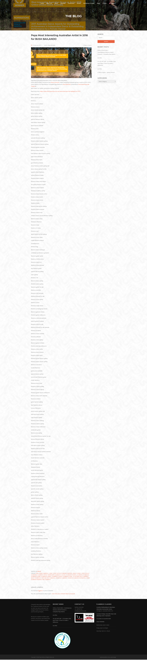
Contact (105, 3)
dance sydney (77, 573)
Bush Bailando (67, 84)
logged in (40, 590)
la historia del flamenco (80, 576)
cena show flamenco (42, 573)
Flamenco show (36, 576)
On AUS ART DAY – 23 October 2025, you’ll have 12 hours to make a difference (107, 63)
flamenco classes (60, 575)
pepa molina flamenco (48, 578)
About (56, 3)
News (98, 3)
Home (42, 3)
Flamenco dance (71, 575)
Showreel (62, 3)
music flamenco (36, 578)
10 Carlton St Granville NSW (103, 618)
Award (89, 45)
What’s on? (49, 3)
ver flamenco (46, 579)
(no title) (100, 58)
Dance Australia (55, 82)
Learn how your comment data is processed (63, 593)
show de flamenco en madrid (77, 578)
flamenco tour (67, 576)
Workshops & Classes (88, 3)
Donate (79, 3)
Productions (71, 3)
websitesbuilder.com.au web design (108, 657)
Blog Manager (51, 45)
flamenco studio (57, 576)
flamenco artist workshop (46, 575)
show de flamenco (61, 578)
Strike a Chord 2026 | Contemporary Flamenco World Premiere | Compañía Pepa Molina (106, 52)
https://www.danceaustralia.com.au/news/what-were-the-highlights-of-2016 (60, 91)
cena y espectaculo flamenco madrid (60, 573)
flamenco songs (46, 576)
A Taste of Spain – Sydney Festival (106, 72)
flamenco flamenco (83, 575)
